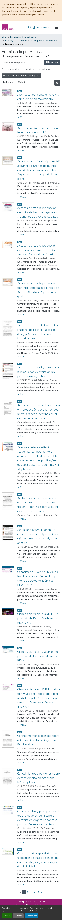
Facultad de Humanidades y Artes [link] (24, 37)
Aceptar (6, 915)
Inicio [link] (4, 37)
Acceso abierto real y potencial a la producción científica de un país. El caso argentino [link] (38, 372)
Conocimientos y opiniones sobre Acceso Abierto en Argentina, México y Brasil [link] (38, 778)
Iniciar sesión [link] (43, 27)
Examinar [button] (53, 62)
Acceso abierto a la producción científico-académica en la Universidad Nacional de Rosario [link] (37, 250)
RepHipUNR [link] (23, 901)
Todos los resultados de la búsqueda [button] (22, 75)
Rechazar (18, 915)
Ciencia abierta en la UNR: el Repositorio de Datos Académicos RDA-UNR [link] (38, 656)
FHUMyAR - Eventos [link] (16, 40)
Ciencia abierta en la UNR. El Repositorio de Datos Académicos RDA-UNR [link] (38, 618)
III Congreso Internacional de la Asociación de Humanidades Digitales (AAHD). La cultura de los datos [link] (44, 40)
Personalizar (31, 915)
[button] (8, 27)
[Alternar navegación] (56, 27)
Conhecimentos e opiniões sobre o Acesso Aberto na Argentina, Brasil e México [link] (38, 740)
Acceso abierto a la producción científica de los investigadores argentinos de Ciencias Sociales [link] (37, 212)
